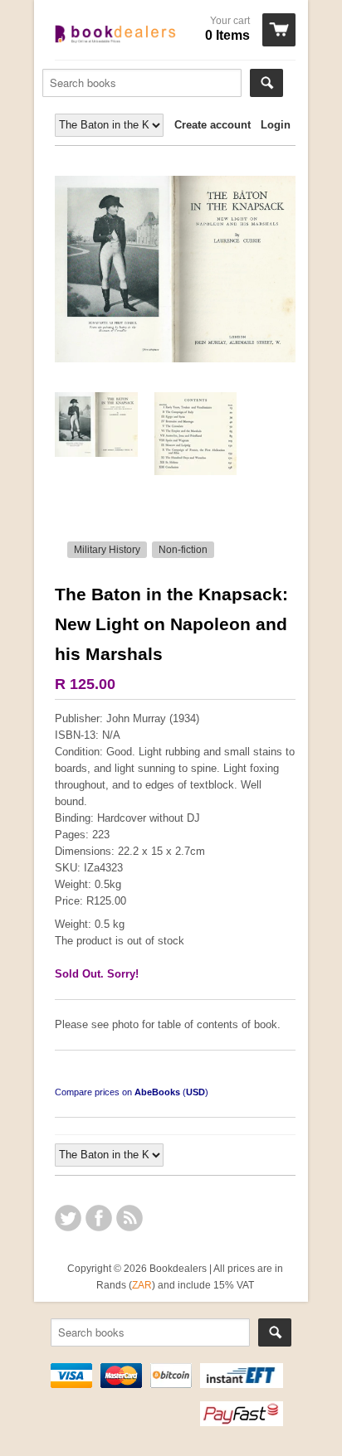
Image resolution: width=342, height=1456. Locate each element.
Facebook (99, 1218)
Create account (212, 125)
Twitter (68, 1218)
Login (276, 125)
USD (195, 1092)
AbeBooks (157, 1092)
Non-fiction (183, 550)
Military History (107, 550)
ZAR (142, 1284)
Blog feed (129, 1218)
